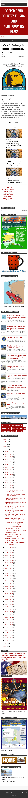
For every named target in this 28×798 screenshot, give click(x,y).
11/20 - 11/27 (9, 464)
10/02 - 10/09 (9, 482)
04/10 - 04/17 (9, 604)
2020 (5, 646)
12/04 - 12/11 (9, 459)
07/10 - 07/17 (9, 570)
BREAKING (4, 425)
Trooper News (5, 54)
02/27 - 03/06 (9, 620)
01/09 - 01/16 (9, 638)
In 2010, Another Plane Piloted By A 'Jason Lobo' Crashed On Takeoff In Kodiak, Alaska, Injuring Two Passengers (16, 356)
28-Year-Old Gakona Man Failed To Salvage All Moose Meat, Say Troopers (8, 189)
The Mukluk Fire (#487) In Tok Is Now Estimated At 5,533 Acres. (15, 347)
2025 (5, 442)
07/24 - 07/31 (9, 565)
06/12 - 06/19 (9, 581)
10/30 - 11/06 (9, 472)
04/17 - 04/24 (9, 601)
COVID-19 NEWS (10, 425)
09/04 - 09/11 (9, 550)
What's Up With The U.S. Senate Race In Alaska (16, 394)
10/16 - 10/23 (9, 477)
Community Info (18, 425)
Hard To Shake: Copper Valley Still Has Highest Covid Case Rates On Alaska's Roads (8, 197)
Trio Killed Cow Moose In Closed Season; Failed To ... (14, 490)
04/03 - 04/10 (9, 607)
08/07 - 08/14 (9, 560)
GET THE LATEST (7, 40)
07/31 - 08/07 (9, 563)
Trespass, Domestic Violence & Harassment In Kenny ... (14, 527)
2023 (5, 447)
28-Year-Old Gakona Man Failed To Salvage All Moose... (15, 511)
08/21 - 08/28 (9, 555)
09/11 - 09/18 (9, 547)
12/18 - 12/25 (9, 454)
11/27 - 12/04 (9, 462)
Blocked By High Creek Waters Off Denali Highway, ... (15, 499)
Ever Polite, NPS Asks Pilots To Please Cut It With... (14, 535)
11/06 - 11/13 (9, 470)
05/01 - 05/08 (9, 596)
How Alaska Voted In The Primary (14, 337)
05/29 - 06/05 (9, 586)
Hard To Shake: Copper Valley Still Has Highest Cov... (15, 503)
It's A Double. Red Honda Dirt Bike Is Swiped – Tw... (15, 531)
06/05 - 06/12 (9, 583)
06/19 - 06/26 (9, 578)
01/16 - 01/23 (9, 635)
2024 (5, 444)
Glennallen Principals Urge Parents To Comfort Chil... (15, 515)
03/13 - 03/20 (9, 614)
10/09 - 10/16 (9, 480)
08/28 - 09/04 (9, 552)
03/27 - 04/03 (9, 609)
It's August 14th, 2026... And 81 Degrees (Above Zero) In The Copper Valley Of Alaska (16, 386)
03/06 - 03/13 (9, 617)
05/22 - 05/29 (9, 589)
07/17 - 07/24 (9, 568)
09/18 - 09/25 (9, 488)
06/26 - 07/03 (9, 576)
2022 (5, 449)
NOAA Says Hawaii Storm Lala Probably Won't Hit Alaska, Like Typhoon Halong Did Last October (16, 317)
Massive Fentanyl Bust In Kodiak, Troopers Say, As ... (15, 543)
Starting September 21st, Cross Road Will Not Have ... (14, 539)
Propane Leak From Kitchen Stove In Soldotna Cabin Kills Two (14, 181)
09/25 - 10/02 (9, 485)
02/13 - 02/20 (9, 625)
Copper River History (6, 428)
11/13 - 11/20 (9, 467)
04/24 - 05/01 (9, 599)
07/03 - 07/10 (9, 573)
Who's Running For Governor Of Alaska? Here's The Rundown (16, 367)
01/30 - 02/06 (9, 630)
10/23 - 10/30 (9, 475)
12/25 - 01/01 (9, 451)
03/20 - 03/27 (9, 612)
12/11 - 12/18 (9, 457)
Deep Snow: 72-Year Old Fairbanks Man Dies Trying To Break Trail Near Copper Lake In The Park (13, 145)
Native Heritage (22, 428)
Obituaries (13, 431)
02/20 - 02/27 (9, 622)
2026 (5, 439)
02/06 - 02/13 (9, 627)
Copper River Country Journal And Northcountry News (14, 21)
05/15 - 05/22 (9, 591)
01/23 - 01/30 (9, 632)
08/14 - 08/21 (9, 558)
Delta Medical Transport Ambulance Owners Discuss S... (15, 519)
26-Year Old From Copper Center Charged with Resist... (15, 494)
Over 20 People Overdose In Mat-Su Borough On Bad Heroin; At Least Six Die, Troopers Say (14, 164)
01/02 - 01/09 (9, 640)
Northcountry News (6, 431)
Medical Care (15, 428)
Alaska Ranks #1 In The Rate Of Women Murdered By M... (14, 523)
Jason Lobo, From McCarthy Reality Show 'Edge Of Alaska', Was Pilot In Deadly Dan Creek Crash (16, 328)
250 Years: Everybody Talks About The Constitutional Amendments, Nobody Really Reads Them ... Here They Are (13, 656)
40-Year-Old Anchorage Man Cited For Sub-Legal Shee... (15, 507)
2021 (5, 643)
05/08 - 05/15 (9, 594)
